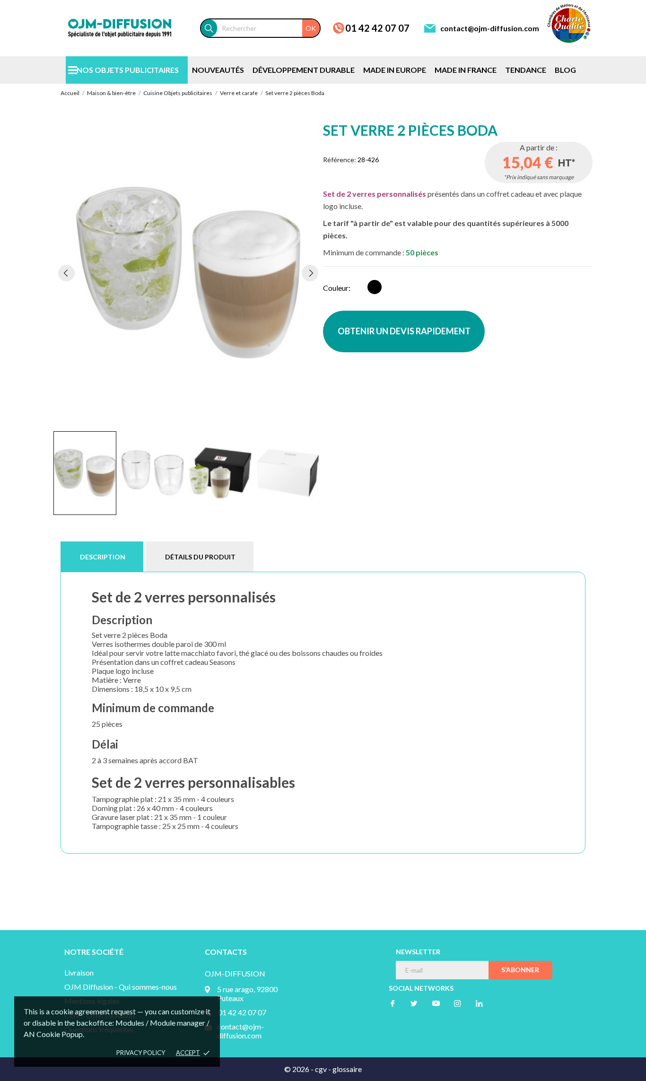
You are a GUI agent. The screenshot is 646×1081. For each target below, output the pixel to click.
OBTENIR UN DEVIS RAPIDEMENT (404, 331)
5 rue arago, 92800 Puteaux (247, 994)
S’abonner (520, 970)
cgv (321, 1068)
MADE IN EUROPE (394, 69)
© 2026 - (299, 1068)
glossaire (347, 1068)
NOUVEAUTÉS (218, 69)
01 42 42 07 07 (377, 28)
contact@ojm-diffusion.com (489, 28)
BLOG (565, 69)
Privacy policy (140, 1052)
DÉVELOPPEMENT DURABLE (304, 69)
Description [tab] (102, 557)
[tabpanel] (188, 273)
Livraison (79, 972)
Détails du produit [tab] (200, 557)
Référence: (339, 160)
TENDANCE (525, 69)
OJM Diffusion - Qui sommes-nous (120, 986)
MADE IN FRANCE (466, 69)
